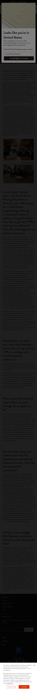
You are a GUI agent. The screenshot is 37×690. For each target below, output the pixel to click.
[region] (18, 676)
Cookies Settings (12, 687)
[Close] (34, 665)
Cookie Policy (9, 683)
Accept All (24, 687)
